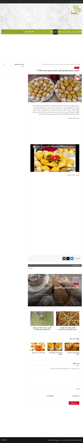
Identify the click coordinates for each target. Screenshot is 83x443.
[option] (55, 290)
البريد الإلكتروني (75, 395)
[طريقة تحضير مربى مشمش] (37, 347)
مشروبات (69, 31)
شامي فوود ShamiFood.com (54, 440)
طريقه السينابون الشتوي (66, 287)
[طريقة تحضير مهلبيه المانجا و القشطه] (54, 347)
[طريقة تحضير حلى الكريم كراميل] (72, 347)
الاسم (77, 388)
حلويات (55, 31)
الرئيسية (78, 31)
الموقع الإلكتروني (50, 395)
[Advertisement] (27, 16)
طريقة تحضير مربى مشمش (38, 352)
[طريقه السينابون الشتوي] (55, 290)
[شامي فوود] (76, 9)
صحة (73, 31)
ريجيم (64, 31)
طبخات (60, 31)
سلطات (51, 31)
